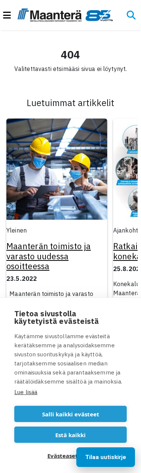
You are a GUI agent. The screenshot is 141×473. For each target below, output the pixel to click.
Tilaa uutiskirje (105, 457)
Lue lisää (25, 392)
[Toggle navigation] (10, 15)
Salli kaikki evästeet (70, 414)
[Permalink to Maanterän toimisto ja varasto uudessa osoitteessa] (56, 171)
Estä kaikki (70, 435)
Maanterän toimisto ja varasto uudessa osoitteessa (48, 255)
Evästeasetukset (70, 455)
